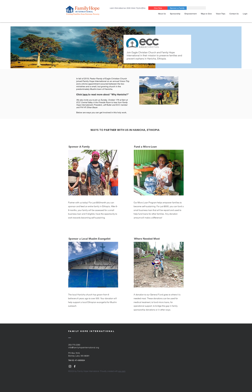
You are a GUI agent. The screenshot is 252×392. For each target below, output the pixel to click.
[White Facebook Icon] (74, 366)
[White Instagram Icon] (70, 366)
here (85, 94)
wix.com (121, 371)
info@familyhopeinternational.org (83, 347)
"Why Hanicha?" (119, 94)
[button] (175, 13)
